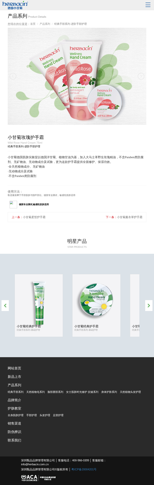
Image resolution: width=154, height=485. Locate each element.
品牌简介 (14, 400)
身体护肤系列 (109, 391)
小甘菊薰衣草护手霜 (129, 217)
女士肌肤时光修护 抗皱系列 (82, 391)
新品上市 (14, 377)
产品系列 (45, 23)
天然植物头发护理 (130, 391)
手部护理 (31, 415)
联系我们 (14, 440)
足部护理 (58, 415)
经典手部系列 (15, 391)
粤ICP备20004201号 (84, 469)
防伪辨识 (14, 432)
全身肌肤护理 (15, 415)
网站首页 (14, 368)
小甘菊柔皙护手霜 (34, 217)
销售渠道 (14, 423)
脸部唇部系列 (55, 391)
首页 (32, 23)
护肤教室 (14, 408)
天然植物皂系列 (35, 391)
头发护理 (45, 415)
